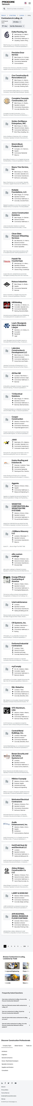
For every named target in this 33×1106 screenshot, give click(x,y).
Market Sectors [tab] (19, 1045)
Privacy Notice (4, 1089)
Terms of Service (5, 1093)
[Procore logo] (8, 2)
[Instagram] (12, 1083)
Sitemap (3, 1099)
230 (24, 946)
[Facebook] (5, 1083)
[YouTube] (15, 1083)
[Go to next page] (28, 946)
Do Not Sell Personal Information (8, 1096)
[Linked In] (2, 1083)
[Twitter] (8, 1083)
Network (6, 4)
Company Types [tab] (7, 1045)
